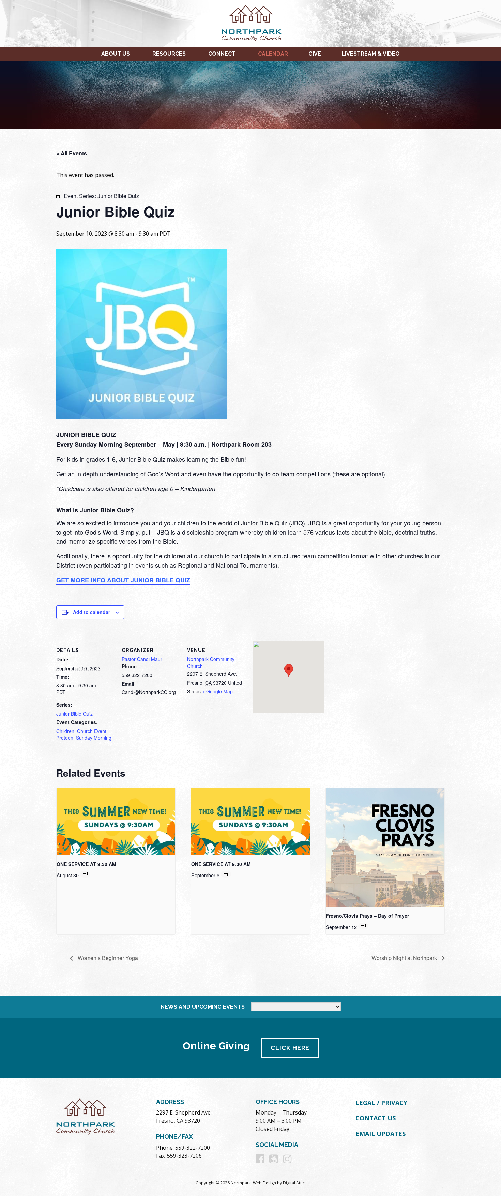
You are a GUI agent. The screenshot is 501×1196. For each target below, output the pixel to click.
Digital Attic (294, 1183)
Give (314, 53)
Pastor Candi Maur (142, 659)
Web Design (264, 1183)
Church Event (91, 731)
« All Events (71, 153)
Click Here (290, 1047)
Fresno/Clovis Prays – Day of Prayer (367, 915)
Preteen (64, 737)
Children (65, 731)
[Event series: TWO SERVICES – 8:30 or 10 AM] (85, 874)
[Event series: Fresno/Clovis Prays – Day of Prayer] (363, 926)
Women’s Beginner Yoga (107, 958)
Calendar (273, 53)
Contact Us (375, 1118)
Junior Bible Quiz (74, 713)
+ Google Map (217, 691)
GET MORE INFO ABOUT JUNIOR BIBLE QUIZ (123, 579)
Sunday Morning (93, 737)
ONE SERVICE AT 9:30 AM (86, 864)
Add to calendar (91, 612)
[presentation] (116, 821)
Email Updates (380, 1134)
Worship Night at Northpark (404, 958)
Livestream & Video (370, 53)
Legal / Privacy (381, 1102)
